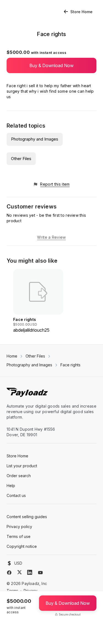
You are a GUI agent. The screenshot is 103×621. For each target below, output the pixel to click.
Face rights (70, 364)
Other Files (21, 158)
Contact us (16, 495)
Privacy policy (19, 526)
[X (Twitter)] (19, 572)
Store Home (81, 11)
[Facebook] (9, 572)
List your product (22, 465)
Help (11, 485)
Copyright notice (22, 546)
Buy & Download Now (51, 65)
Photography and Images (34, 139)
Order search (19, 475)
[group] (38, 301)
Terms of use (18, 536)
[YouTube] (40, 572)
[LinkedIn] (29, 572)
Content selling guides (27, 516)
